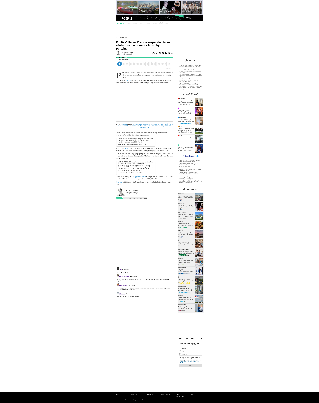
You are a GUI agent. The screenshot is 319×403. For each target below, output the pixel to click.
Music (181, 126)
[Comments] (165, 53)
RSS (192, 394)
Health (157, 17)
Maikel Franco (143, 198)
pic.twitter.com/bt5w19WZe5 (132, 170)
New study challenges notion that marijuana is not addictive (188, 177)
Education (182, 99)
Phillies (148, 23)
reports (128, 80)
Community (182, 277)
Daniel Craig (129, 52)
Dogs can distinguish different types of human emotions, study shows (189, 160)
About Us (119, 394)
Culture (167, 17)
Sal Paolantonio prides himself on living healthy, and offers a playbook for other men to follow (190, 75)
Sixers (141, 23)
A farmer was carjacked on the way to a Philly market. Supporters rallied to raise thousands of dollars (190, 67)
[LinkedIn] (159, 53)
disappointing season (139, 177)
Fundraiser (182, 240)
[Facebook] (153, 53)
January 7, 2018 (142, 144)
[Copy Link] (171, 53)
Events (178, 17)
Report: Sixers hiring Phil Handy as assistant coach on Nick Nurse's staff (188, 83)
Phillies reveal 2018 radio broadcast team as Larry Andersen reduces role (150, 126)
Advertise (134, 394)
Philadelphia (135, 198)
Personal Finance (184, 249)
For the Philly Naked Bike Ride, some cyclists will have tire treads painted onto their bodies (190, 71)
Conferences (182, 268)
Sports (188, 17)
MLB (126, 57)
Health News (182, 286)
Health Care (182, 304)
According (119, 182)
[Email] (168, 53)
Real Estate (182, 212)
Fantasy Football (158, 23)
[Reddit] (162, 53)
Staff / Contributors (180, 395)
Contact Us (149, 394)
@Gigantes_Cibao (123, 165)
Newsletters (168, 23)
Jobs (180, 135)
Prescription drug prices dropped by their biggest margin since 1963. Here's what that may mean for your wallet (190, 181)
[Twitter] (156, 53)
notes (126, 148)
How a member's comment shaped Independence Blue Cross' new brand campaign (188, 174)
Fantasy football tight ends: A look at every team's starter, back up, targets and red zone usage (190, 87)
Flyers (135, 23)
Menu (118, 18)
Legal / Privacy (165, 394)
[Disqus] (144, 244)
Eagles (129, 23)
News (146, 17)
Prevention (182, 117)
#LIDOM (120, 170)
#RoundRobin (144, 168)
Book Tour (182, 203)
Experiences (182, 108)
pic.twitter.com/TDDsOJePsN (133, 142)
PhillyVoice (127, 18)
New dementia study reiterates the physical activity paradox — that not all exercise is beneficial (189, 80)
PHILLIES (124, 124)
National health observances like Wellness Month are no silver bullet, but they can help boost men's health (190, 169)
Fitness (181, 194)
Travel (181, 221)
